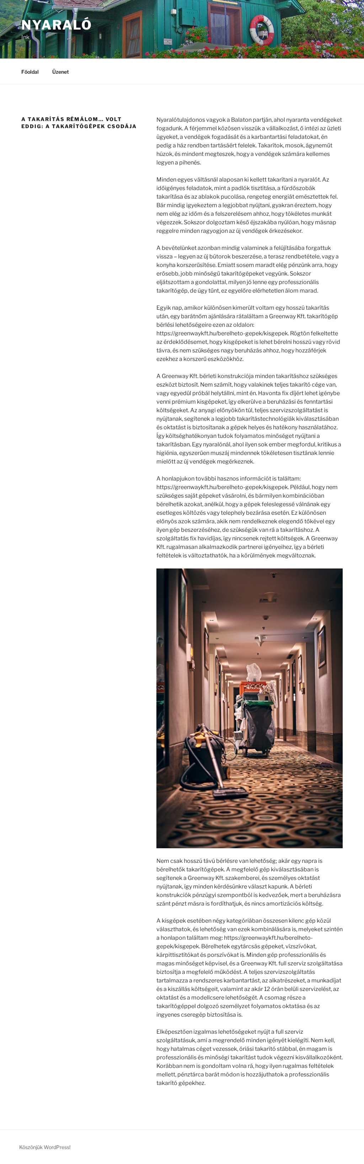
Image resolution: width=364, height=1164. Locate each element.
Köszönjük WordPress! (44, 1147)
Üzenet (60, 72)
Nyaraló (56, 25)
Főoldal (30, 72)
